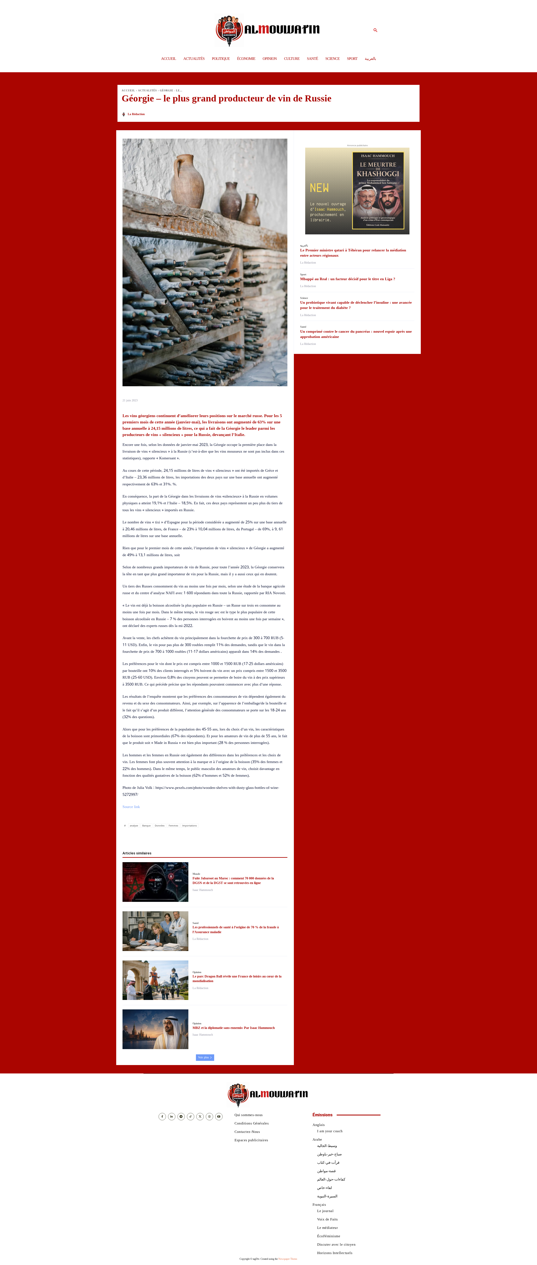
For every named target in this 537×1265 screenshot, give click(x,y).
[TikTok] (190, 1116)
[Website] (209, 1116)
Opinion (197, 972)
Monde (196, 873)
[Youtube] (219, 1116)
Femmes (173, 825)
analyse (134, 825)
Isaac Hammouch (203, 890)
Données (159, 825)
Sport (303, 274)
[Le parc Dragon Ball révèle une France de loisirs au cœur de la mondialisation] (155, 980)
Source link (131, 807)
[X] (190, 837)
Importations (189, 825)
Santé (196, 923)
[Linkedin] (210, 837)
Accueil (128, 90)
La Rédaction (136, 114)
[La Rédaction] (124, 114)
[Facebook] (181, 837)
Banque (146, 825)
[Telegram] (229, 837)
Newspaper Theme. (288, 1258)
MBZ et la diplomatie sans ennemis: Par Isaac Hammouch (234, 1028)
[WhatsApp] (200, 837)
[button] (375, 30)
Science (304, 298)
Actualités (147, 90)
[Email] (219, 837)
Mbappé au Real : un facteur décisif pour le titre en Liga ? (347, 279)
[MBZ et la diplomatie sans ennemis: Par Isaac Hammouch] (155, 1029)
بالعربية (304, 245)
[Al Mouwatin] (268, 30)
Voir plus (203, 1057)
